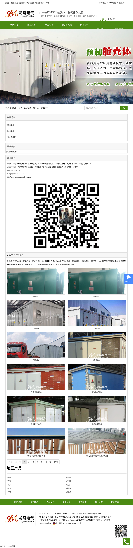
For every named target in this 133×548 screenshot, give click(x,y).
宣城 (69, 492)
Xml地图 (112, 2)
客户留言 (99, 502)
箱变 (20, 108)
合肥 (69, 477)
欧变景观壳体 (36, 392)
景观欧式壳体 (97, 392)
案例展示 (84, 24)
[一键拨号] (126, 541)
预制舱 (36, 108)
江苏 (69, 484)
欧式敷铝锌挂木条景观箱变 (97, 455)
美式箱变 (49, 24)
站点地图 (102, 2)
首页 (11, 255)
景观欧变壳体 (36, 424)
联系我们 (122, 2)
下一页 (48, 461)
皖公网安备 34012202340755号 (68, 523)
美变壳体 (36, 296)
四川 (9, 484)
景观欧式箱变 (97, 424)
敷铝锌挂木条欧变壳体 (36, 455)
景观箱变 (44, 108)
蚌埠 (69, 488)
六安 (9, 492)
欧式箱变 (31, 24)
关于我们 (34, 502)
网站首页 (14, 24)
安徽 (9, 477)
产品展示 (19, 255)
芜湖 (9, 488)
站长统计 (3, 546)
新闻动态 (83, 502)
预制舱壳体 (66, 24)
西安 (9, 481)
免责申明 (98, 520)
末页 (56, 461)
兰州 (69, 481)
